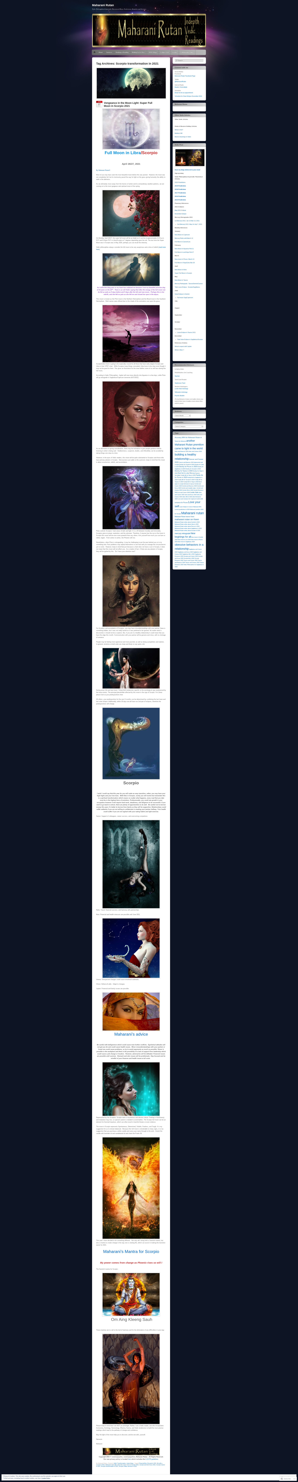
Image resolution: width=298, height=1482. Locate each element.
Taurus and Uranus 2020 (192, 562)
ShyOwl (177, 376)
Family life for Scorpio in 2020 (186, 479)
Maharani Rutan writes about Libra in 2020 (186, 524)
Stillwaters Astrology (181, 392)
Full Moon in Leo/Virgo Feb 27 (184, 252)
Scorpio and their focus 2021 (147, 1464)
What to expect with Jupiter (183, 346)
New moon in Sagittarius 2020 (186, 541)
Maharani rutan (192, 513)
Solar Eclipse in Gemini (182, 294)
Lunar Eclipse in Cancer (186, 506)
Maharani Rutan (103, 5)
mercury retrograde (182, 533)
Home (94, 52)
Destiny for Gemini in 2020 (186, 464)
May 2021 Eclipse (180, 210)
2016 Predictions (180, 196)
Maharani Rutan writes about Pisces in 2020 (187, 526)
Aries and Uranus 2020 (195, 451)
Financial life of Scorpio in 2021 (147, 1463)
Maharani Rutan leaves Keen (184, 516)
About (101, 52)
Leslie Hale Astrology (181, 388)
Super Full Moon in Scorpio (183, 273)
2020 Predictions (180, 182)
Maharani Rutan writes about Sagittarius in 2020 (188, 528)
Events (174, 52)
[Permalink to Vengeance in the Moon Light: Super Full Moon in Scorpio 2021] (131, 100)
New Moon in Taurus (181, 280)
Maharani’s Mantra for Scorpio (131, 1251)
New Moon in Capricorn (182, 235)
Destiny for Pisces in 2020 (188, 466)
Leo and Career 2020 (184, 492)
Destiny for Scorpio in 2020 (193, 469)
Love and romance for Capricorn (187, 499)
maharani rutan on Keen (187, 519)
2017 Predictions (180, 193)
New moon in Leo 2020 (184, 539)
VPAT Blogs (153, 52)
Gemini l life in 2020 (187, 490)
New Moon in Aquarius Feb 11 (184, 249)
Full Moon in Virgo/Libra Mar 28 (185, 263)
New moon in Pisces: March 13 (184, 259)
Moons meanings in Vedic (183, 137)
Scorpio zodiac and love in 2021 (128, 1466)
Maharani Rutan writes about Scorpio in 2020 (187, 530)
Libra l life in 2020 (187, 496)
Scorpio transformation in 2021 (109, 1466)
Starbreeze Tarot (180, 383)
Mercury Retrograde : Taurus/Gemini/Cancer (189, 283)
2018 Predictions (180, 189)
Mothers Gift (178, 133)
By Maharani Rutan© (103, 170)
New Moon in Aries (181, 269)
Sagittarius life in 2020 (188, 554)
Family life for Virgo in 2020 (191, 481)
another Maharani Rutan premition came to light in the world (189, 444)
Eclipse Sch (165, 52)
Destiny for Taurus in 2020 (183, 471)
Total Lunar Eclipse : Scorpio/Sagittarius (187, 287)
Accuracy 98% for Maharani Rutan (187, 437)
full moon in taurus (189, 484)
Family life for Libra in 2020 (188, 475)
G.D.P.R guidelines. (152, 1459)
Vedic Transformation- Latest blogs (123, 1463)
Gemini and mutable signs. (188, 488)
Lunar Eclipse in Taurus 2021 (186, 332)
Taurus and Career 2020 (191, 560)
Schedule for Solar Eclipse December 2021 (188, 96)
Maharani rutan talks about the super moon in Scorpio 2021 (122, 1464)
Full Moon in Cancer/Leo (182, 242)
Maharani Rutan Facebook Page (185, 76)
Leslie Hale (194, 492)
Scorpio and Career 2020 (191, 556)
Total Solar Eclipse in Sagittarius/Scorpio (190, 339)
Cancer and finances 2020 (186, 462)
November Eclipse (180, 214)
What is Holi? (179, 130)
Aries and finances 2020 (181, 451)
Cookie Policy (45, 1478)
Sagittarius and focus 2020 (185, 552)
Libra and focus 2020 (190, 494)
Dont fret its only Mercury (186, 473)
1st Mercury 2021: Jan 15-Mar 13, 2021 (187, 221)
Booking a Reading (122, 52)
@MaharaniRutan (180, 81)
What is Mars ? (179, 350)
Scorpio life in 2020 (189, 558)
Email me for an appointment (184, 93)
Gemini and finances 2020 (189, 486)
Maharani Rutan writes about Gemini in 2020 (187, 522)
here (129, 1459)
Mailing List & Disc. (138, 52)
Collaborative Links (187, 52)
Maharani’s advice (131, 1034)
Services (109, 52)
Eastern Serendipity (181, 87)
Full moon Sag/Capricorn (185, 297)
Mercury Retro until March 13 (184, 238)
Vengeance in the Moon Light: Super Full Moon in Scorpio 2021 (128, 104)
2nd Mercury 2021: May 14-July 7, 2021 (189, 224)
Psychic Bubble (180, 395)
